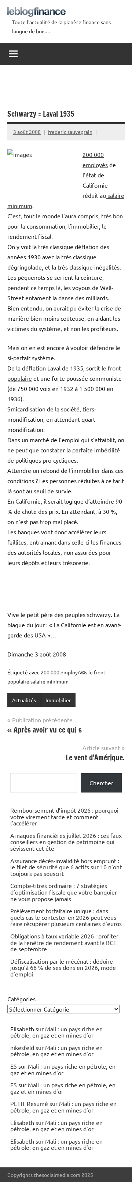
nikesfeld (22, 1047)
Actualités (24, 700)
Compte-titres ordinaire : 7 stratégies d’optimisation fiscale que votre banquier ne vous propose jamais (63, 892)
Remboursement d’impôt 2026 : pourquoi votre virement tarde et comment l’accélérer (64, 816)
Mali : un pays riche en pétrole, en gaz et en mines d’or (56, 1032)
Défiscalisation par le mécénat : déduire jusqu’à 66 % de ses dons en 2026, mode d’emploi (63, 967)
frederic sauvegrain (70, 131)
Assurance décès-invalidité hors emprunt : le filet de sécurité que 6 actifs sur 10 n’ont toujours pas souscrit (66, 867)
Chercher (101, 782)
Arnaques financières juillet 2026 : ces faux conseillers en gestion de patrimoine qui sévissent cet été (66, 842)
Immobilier (58, 700)
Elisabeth (22, 1122)
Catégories (21, 998)
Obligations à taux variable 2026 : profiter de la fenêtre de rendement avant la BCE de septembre (64, 942)
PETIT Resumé (29, 1103)
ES (13, 1066)
